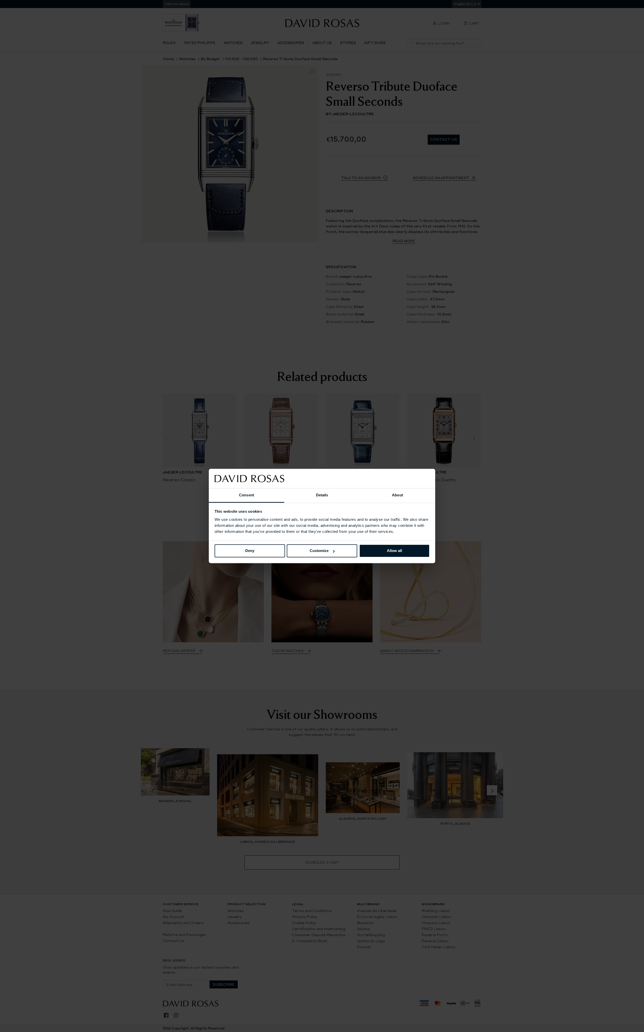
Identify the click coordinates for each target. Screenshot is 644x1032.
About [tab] (397, 495)
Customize (319, 551)
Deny (249, 551)
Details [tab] (322, 495)
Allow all (394, 551)
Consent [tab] (246, 495)
